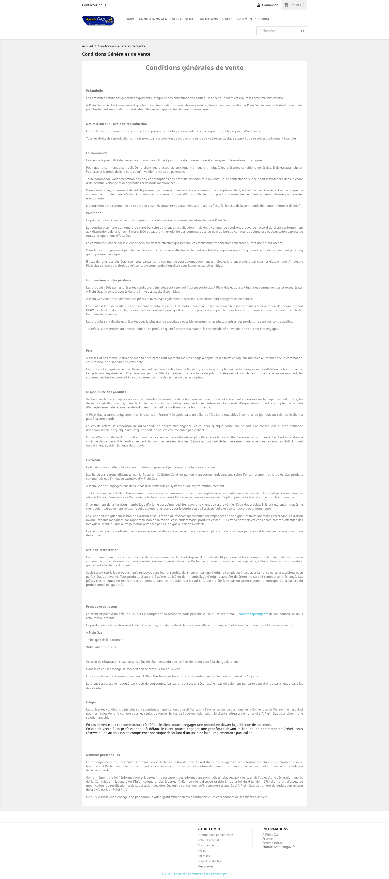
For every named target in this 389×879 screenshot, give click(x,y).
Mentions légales (216, 19)
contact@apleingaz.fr (253, 614)
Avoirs (202, 850)
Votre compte (210, 829)
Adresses (204, 856)
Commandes (206, 845)
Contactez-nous (94, 5)
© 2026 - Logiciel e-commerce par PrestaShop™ (195, 874)
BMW (130, 19)
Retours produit (208, 840)
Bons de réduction (210, 861)
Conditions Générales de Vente (167, 19)
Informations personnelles (216, 835)
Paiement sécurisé (253, 19)
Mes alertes (205, 866)
